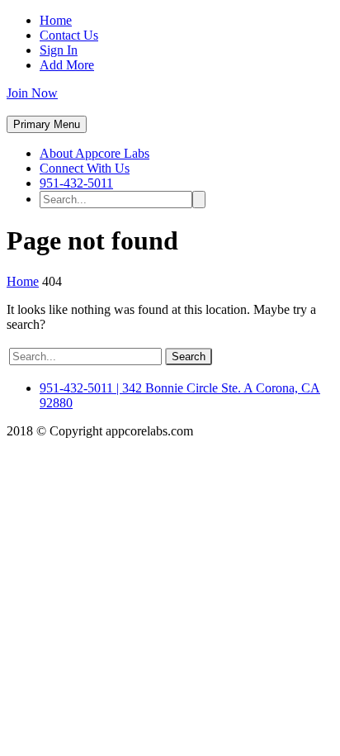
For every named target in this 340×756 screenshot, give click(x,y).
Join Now (32, 93)
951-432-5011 (76, 183)
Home (56, 20)
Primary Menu (46, 124)
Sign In (59, 50)
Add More (67, 65)
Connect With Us (85, 168)
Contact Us (69, 35)
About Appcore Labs (94, 153)
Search (188, 356)
